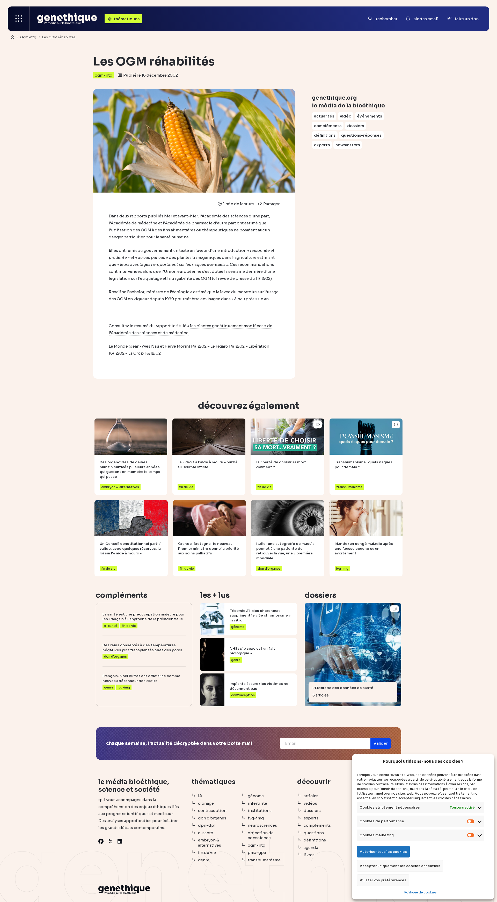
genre (203, 859)
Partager (271, 203)
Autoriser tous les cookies (383, 851)
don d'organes (212, 818)
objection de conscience (261, 835)
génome (256, 795)
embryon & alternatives (209, 843)
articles (311, 795)
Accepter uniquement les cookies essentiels (400, 866)
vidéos (310, 803)
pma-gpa (257, 852)
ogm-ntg (103, 75)
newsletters (347, 144)
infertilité (257, 803)
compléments (327, 125)
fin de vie (207, 852)
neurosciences (262, 825)
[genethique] (67, 19)
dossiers (355, 125)
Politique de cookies (420, 892)
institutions (260, 810)
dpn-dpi (207, 825)
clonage (206, 803)
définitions (324, 135)
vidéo (345, 116)
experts (322, 144)
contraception (212, 810)
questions (314, 832)
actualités (324, 116)
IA (200, 795)
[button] (380, 743)
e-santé (205, 832)
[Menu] (19, 18)
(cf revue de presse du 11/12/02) (242, 278)
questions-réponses (361, 135)
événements (369, 116)
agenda (311, 847)
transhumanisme (264, 859)
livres (309, 854)
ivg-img (256, 818)
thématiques (127, 18)
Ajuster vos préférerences (383, 880)
